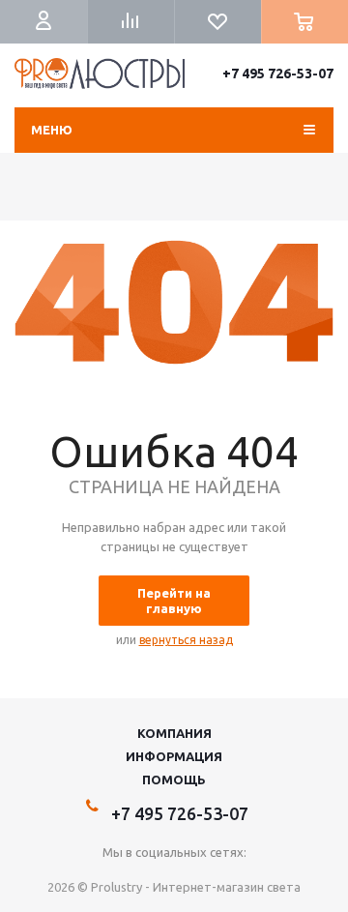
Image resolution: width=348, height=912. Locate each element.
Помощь (174, 779)
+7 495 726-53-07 (278, 73)
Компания (174, 733)
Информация (174, 756)
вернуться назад (186, 639)
